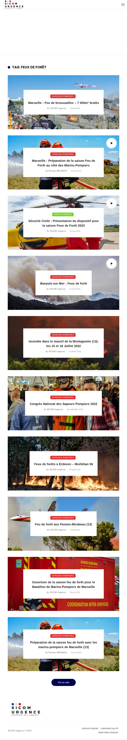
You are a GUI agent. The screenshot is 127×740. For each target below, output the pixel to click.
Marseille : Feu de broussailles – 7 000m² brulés (63, 103)
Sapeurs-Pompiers (63, 96)
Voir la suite (63, 682)
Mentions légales (108, 732)
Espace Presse (90, 728)
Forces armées (63, 214)
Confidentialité (109, 728)
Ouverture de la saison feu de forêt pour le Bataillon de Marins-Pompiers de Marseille (63, 585)
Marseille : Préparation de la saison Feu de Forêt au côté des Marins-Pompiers (63, 163)
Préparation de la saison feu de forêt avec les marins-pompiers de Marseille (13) (63, 645)
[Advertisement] (63, 32)
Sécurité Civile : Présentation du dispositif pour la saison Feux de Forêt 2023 (63, 223)
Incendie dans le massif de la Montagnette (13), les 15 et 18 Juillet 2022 (64, 344)
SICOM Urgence (58, 108)
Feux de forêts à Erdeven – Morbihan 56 (63, 464)
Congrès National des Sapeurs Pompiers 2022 (63, 404)
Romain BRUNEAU (57, 171)
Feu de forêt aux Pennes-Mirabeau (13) (63, 524)
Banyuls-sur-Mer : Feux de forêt (63, 283)
